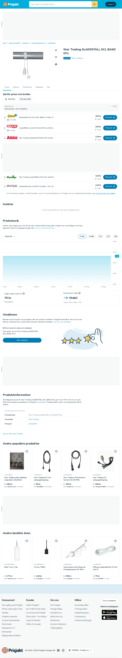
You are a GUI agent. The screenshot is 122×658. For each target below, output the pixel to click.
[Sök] (95, 4)
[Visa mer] (5, 117)
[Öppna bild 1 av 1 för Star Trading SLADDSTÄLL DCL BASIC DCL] (28, 65)
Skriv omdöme (77, 58)
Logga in (110, 4)
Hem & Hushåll (14, 43)
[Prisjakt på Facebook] (58, 650)
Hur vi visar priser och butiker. (103, 193)
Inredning (25, 43)
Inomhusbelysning (38, 43)
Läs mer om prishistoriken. (45, 228)
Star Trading (34, 419)
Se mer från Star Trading (13, 434)
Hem (4, 43)
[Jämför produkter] (56, 64)
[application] (61, 264)
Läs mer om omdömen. (62, 322)
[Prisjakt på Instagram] (63, 650)
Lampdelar (52, 43)
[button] (56, 50)
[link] (17, 468)
